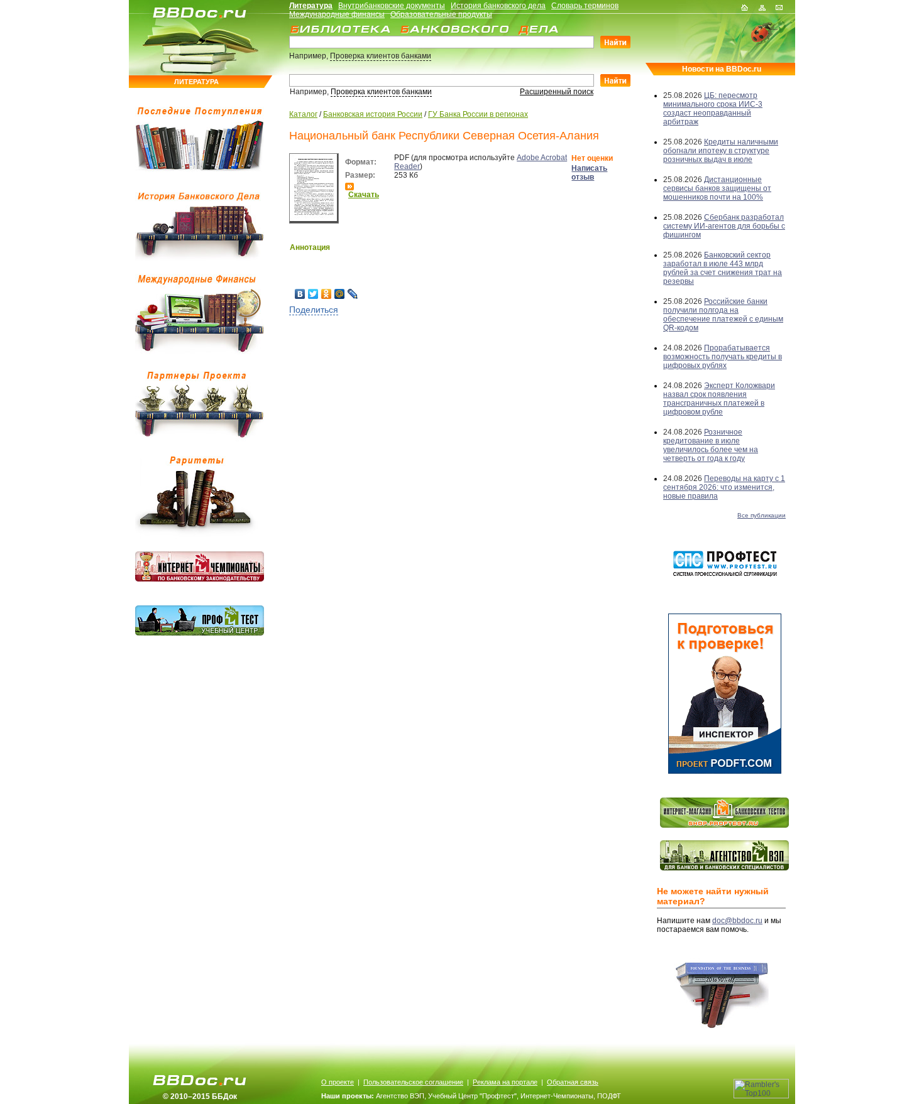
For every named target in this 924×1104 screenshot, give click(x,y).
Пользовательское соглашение (413, 1082)
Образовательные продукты (441, 14)
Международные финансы (337, 14)
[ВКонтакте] (300, 294)
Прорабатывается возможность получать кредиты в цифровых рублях (722, 357)
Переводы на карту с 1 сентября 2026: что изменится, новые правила (724, 487)
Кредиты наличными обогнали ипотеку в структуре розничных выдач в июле (720, 151)
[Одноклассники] (326, 294)
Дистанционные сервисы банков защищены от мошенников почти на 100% (717, 188)
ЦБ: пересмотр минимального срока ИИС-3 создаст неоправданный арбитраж (712, 108)
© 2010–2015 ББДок (200, 1096)
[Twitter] (313, 294)
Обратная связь (572, 1082)
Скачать (363, 194)
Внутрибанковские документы (391, 5)
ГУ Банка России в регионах (478, 114)
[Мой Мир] (339, 294)
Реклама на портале (505, 1082)
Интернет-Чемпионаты (556, 1096)
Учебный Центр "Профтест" (472, 1096)
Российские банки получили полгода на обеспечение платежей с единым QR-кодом (723, 314)
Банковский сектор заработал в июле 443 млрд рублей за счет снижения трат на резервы (722, 268)
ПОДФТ (609, 1096)
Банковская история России (372, 114)
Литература (311, 5)
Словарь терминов (585, 5)
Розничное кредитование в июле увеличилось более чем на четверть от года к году (710, 445)
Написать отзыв (589, 172)
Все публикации (761, 515)
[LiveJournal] (353, 294)
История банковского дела (498, 5)
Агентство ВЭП (400, 1096)
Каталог (303, 114)
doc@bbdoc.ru (737, 920)
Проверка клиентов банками (380, 55)
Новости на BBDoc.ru (721, 69)
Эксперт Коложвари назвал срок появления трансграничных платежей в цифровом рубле (719, 398)
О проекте (337, 1082)
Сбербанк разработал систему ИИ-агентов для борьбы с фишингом (724, 226)
